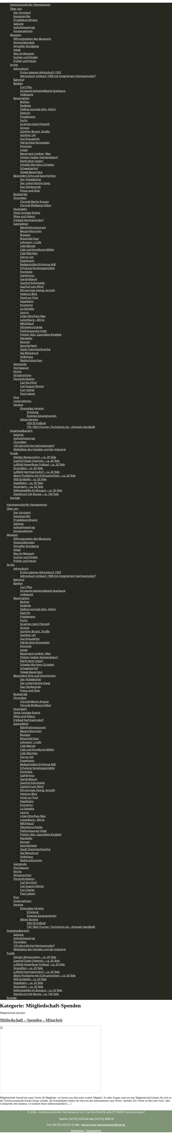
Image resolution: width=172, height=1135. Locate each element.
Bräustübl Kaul (29, 238)
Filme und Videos (24, 216)
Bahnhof (18, 80)
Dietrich (25, 113)
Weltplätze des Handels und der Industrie (39, 449)
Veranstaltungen (24, 42)
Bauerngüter (21, 98)
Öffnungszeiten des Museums (32, 39)
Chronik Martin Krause (34, 201)
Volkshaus (26, 357)
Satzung (18, 24)
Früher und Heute (24, 61)
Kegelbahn (27, 301)
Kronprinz (26, 305)
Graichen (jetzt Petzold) (35, 124)
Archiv (14, 65)
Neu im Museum (23, 53)
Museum (15, 35)
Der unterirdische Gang (35, 183)
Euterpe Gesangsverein (41, 416)
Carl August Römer (32, 386)
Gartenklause (28, 279)
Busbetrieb (20, 194)
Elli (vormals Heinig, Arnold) (37, 290)
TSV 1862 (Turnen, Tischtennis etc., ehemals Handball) (61, 427)
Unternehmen (22, 401)
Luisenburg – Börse (32, 320)
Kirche (17, 371)
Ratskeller (26, 338)
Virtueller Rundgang (26, 46)
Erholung (32, 412)
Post (16, 397)
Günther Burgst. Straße (35, 131)
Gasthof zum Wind (32, 286)
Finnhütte (26, 272)
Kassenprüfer (22, 16)
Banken (18, 83)
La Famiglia (27, 309)
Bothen (24, 102)
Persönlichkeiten (24, 379)
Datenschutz (93, 1130)
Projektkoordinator (25, 20)
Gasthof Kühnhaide (32, 283)
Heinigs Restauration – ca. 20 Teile (34, 457)
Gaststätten (20, 224)
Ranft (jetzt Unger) (31, 161)
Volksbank (26, 94)
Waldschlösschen (31, 360)
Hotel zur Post (29, 297)
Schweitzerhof (29, 168)
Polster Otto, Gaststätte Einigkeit (40, 334)
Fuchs (24, 120)
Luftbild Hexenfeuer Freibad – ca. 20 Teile (39, 464)
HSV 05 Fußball (36, 423)
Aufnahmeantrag (24, 27)
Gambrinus (27, 275)
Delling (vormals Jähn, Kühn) (38, 109)
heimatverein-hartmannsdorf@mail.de (103, 1124)
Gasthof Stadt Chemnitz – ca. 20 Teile (36, 461)
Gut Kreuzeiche (29, 139)
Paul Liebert (27, 394)
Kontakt (15, 498)
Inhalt (17, 50)
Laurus (24, 312)
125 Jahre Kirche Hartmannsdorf (33, 446)
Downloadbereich (21, 431)
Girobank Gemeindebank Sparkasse (43, 91)
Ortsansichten (22, 375)
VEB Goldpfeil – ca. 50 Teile (30, 479)
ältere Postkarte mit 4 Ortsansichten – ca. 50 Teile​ (44, 475)
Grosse (24, 128)
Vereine (18, 405)
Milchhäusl (27, 323)
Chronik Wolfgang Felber (35, 205)
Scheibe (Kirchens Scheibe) (37, 165)
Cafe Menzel (27, 246)
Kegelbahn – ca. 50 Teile (28, 483)
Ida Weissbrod (29, 353)
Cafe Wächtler (29, 253)
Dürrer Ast (27, 257)
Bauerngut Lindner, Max (35, 153)
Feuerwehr (20, 209)
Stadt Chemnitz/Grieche (35, 349)
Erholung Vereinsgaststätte (37, 268)
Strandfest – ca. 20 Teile (28, 468)
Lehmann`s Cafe (30, 242)
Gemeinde (20, 364)
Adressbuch (21, 69)
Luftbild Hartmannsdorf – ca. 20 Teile (36, 472)
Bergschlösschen (31, 231)
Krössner (26, 146)
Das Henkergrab (30, 187)
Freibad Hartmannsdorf (28, 220)
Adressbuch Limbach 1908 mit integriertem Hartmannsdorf (57, 76)
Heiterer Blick (28, 294)
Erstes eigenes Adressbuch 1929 (40, 72)
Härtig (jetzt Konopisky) (35, 142)
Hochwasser (21, 368)
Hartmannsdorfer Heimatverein (27, 504)
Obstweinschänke (31, 327)
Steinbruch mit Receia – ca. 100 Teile (36, 494)
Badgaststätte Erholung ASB (38, 264)
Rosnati (25, 342)
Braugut (25, 235)
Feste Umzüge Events (26, 213)
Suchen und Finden (25, 57)
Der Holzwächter (30, 179)
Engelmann (27, 261)
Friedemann (27, 117)
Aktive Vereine (29, 419)
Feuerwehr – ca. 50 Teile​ (28, 487)
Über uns (16, 9)
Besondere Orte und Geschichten (34, 176)
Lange (24, 150)
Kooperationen (23, 531)
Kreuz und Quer (30, 190)
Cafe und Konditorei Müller (37, 249)
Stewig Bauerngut (31, 172)
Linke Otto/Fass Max (33, 316)
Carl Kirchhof (28, 382)
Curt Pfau (26, 87)
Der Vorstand (22, 12)
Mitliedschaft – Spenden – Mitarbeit (31, 1020)
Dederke (25, 105)
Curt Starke (27, 390)
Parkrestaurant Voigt (33, 331)
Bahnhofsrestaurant (33, 227)
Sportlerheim (28, 346)
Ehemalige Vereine (32, 408)
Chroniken (20, 198)
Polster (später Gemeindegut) (39, 157)
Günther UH (28, 135)
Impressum (77, 1130)
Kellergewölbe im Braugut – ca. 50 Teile (37, 490)
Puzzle (14, 453)
